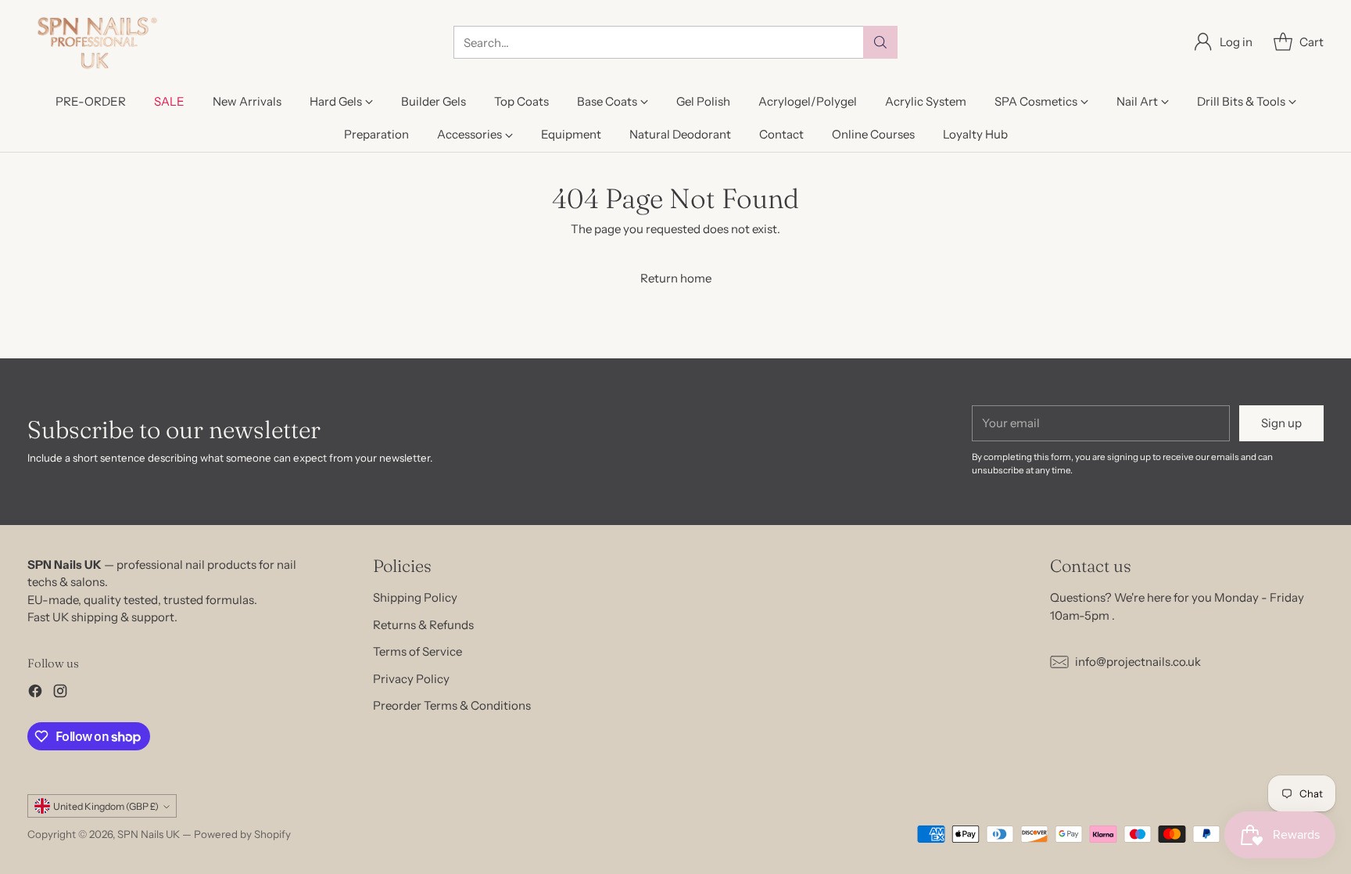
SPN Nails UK (148, 834)
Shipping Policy (415, 597)
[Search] (880, 42)
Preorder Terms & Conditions (452, 705)
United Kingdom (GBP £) (106, 806)
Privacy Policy (411, 678)
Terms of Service (417, 651)
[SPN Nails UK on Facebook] (35, 694)
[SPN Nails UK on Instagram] (60, 694)
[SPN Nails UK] (95, 43)
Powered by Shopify (242, 834)
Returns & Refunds (423, 624)
